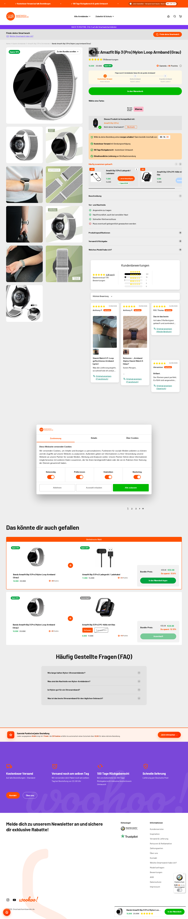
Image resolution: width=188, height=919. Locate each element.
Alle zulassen (131, 488)
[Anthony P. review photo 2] (96, 352)
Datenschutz (155, 882)
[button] (96, 59)
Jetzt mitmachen (168, 735)
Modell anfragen (157, 867)
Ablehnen (57, 488)
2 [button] (131, 508)
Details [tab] (94, 438)
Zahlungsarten (156, 848)
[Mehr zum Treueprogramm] (180, 65)
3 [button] (135, 508)
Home (8, 44)
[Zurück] (176, 164)
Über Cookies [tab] (132, 438)
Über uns (30, 795)
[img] (99, 306)
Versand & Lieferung (159, 838)
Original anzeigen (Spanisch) (164, 387)
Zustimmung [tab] (55, 438)
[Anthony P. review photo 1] (105, 332)
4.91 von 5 (110, 274)
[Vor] (180, 164)
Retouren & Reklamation (161, 843)
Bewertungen (156, 872)
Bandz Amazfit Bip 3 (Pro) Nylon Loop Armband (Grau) (71, 44)
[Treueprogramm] (6, 912)
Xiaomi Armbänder (19, 44)
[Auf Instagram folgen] (8, 900)
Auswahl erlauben (94, 488)
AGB (152, 877)
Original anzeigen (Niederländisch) (164, 330)
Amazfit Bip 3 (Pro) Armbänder (39, 44)
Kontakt (12, 795)
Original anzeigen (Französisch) (103, 377)
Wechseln (131, 127)
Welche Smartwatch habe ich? (21, 36)
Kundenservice (157, 829)
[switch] (79, 477)
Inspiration (155, 834)
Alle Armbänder (81, 16)
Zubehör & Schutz (104, 16)
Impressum (155, 886)
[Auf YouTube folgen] (14, 900)
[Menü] (183, 874)
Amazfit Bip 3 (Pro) (111, 123)
